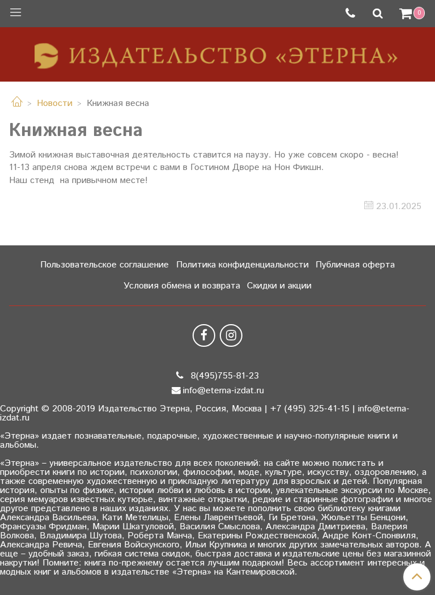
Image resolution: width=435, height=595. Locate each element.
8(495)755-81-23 (223, 375)
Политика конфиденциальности (242, 264)
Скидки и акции (279, 285)
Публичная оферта (355, 264)
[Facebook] (204, 335)
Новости (54, 103)
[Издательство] (217, 52)
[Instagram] (231, 335)
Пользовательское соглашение (104, 264)
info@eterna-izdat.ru (223, 390)
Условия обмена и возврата (181, 285)
